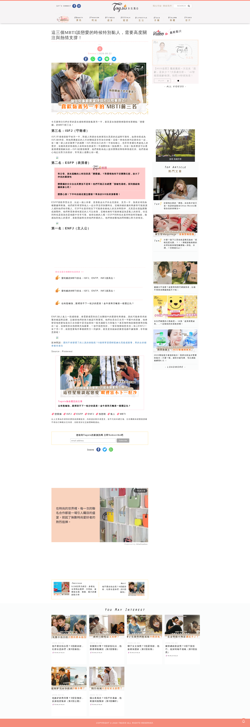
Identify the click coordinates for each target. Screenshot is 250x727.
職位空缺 (157, 6)
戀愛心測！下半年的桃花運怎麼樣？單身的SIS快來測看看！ (89, 194)
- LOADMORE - (175, 367)
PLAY (161, 81)
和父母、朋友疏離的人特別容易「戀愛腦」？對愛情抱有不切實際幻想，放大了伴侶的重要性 (99, 175)
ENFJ (91, 414)
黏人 (113, 414)
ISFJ (69, 414)
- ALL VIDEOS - (175, 86)
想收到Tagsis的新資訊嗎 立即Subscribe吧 (99, 435)
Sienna (92, 53)
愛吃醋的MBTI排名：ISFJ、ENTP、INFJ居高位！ (88, 278)
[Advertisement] (119, 249)
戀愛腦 (58, 414)
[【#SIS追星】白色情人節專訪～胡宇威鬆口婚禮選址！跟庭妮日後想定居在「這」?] (175, 53)
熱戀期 (102, 414)
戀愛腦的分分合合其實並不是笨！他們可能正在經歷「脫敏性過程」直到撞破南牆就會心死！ (99, 185)
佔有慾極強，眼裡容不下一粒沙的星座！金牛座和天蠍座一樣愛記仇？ (97, 303)
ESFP (79, 414)
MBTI (123, 414)
